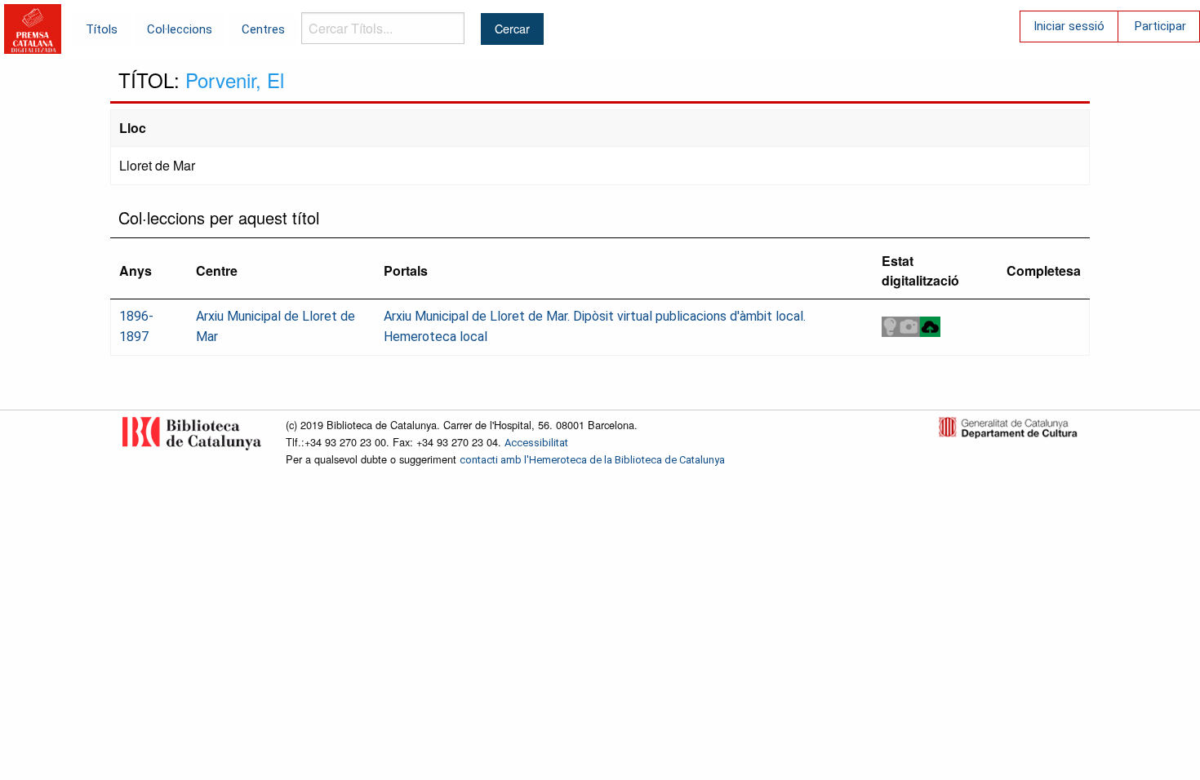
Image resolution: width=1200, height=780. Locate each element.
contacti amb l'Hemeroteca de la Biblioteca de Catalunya (592, 460)
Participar (1160, 26)
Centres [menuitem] (263, 29)
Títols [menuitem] (102, 29)
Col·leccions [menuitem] (179, 29)
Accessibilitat (536, 443)
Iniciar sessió (1068, 26)
